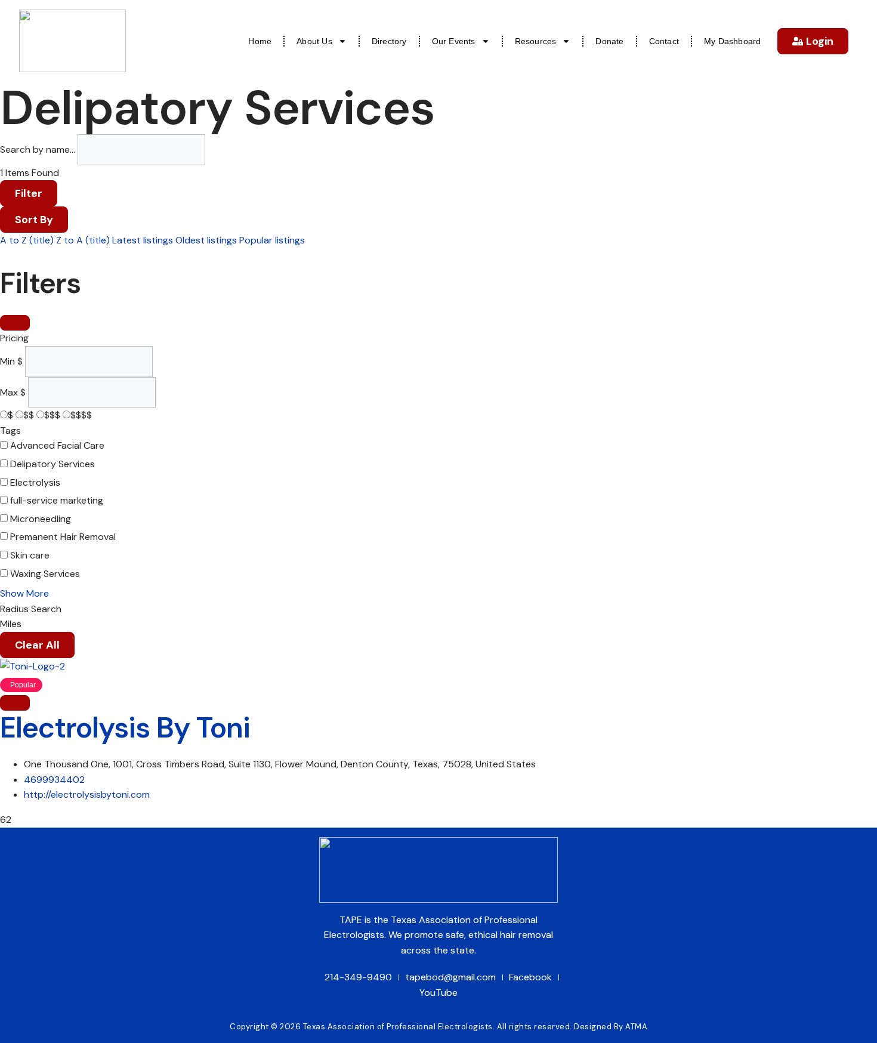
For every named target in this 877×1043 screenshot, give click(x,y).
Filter (28, 193)
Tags (10, 430)
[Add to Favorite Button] (15, 703)
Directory (389, 41)
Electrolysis (35, 482)
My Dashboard (732, 41)
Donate (609, 41)
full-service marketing (56, 500)
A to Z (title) (27, 240)
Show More (24, 593)
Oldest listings (206, 240)
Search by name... (37, 149)
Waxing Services (45, 573)
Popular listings (272, 240)
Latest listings (142, 240)
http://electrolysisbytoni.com (87, 794)
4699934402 (54, 779)
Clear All (37, 645)
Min (7, 361)
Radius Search (30, 609)
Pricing (14, 338)
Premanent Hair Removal (63, 536)
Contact (664, 41)
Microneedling (40, 519)
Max (9, 392)
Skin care (30, 555)
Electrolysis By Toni (125, 727)
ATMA (636, 1027)
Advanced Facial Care (57, 445)
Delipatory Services (52, 464)
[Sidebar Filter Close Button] (15, 323)
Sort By (34, 219)
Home (259, 41)
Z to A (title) (83, 240)
